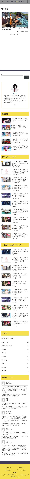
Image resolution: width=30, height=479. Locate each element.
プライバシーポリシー (22, 470)
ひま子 (15, 93)
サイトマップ (8, 467)
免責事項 (15, 472)
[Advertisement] (15, 50)
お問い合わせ (8, 470)
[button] (27, 308)
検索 (2, 74)
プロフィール (22, 467)
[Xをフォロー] (15, 105)
